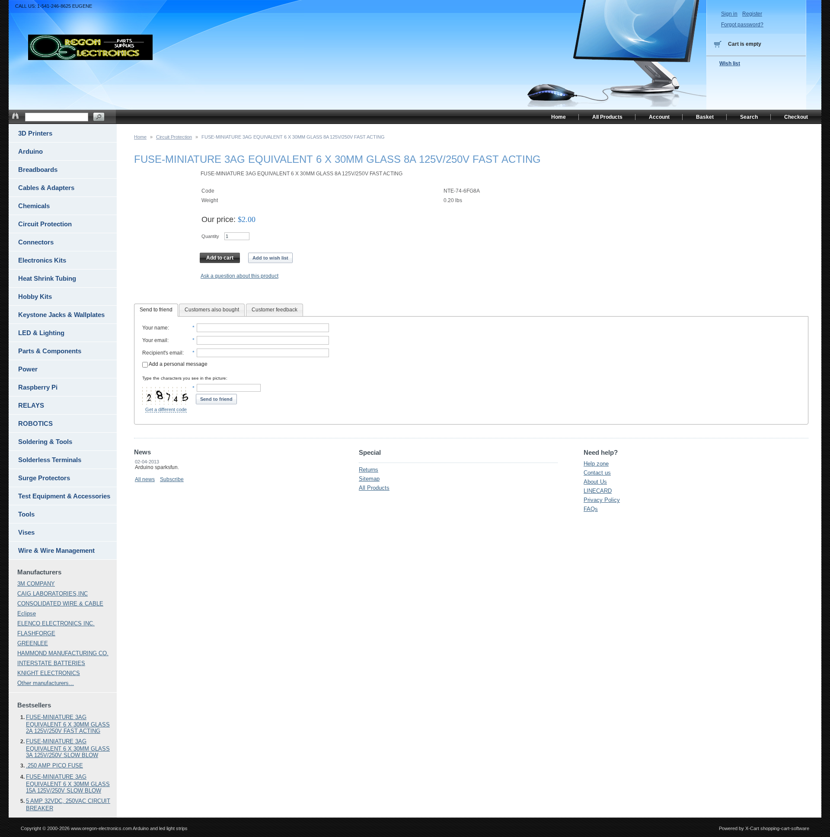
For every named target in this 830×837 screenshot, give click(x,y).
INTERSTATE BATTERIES (51, 663)
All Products (374, 488)
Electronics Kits (42, 260)
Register (752, 14)
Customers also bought (212, 310)
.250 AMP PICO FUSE (54, 765)
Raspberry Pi (37, 387)
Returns (368, 469)
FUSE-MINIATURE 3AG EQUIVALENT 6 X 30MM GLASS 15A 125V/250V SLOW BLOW (68, 784)
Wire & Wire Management (56, 550)
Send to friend (156, 310)
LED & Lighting (41, 332)
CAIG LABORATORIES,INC (52, 593)
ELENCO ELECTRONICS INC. (56, 623)
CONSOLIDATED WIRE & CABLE (60, 603)
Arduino (30, 151)
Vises (26, 532)
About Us (595, 482)
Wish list (729, 63)
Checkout (796, 117)
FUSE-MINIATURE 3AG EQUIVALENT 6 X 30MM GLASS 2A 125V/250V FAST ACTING (68, 724)
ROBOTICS (35, 423)
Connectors (36, 242)
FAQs (591, 509)
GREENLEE (32, 643)
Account (659, 117)
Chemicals (34, 205)
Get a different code (166, 409)
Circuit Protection (174, 137)
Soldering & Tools (45, 441)
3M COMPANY (36, 583)
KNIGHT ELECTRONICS (48, 673)
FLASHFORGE (36, 633)
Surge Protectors (44, 478)
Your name (155, 328)
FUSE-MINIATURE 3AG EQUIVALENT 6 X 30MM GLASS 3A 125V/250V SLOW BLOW (68, 748)
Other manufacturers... (45, 683)
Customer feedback (274, 310)
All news (145, 479)
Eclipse (26, 613)
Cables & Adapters (46, 187)
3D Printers (35, 133)
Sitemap (369, 479)
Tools (26, 514)
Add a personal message (178, 364)
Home (140, 137)
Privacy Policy (602, 500)
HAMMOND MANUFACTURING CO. (63, 653)
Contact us (597, 472)
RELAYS (31, 405)
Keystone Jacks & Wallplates (61, 314)
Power (28, 369)
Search (749, 117)
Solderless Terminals (49, 459)
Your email (154, 340)
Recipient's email (162, 353)
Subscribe (172, 479)
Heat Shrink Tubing (47, 278)
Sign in (729, 14)
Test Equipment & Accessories (64, 496)
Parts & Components (49, 351)
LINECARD (598, 491)
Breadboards (37, 169)
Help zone (596, 463)
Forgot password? (742, 25)
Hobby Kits (35, 296)
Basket (705, 117)
